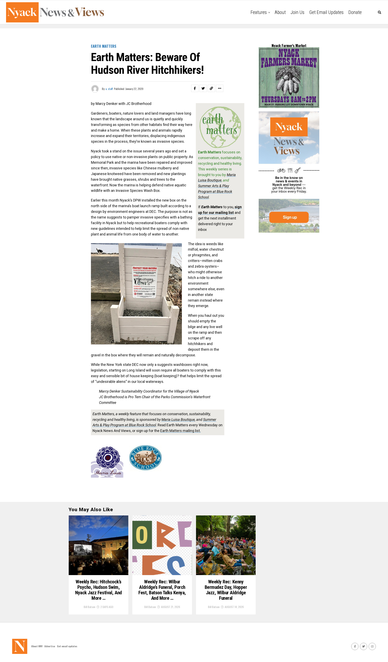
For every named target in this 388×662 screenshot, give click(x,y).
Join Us (297, 12)
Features (259, 12)
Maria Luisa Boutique (178, 419)
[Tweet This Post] (203, 88)
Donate (355, 12)
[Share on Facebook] (194, 88)
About (280, 12)
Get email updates (326, 12)
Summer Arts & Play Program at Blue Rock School (215, 191)
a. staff (109, 89)
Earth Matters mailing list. (180, 431)
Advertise (49, 646)
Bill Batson (89, 607)
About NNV (36, 646)
